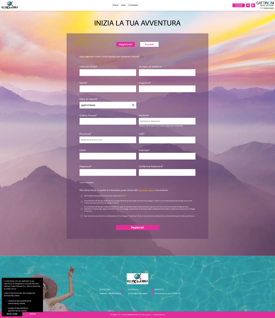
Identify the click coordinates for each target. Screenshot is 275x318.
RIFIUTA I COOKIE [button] (12, 314)
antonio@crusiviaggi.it (138, 293)
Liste (123, 5)
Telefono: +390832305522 (110, 293)
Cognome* (145, 83)
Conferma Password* (151, 166)
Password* (85, 166)
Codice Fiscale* (88, 115)
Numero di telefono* (150, 66)
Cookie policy (159, 315)
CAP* (141, 134)
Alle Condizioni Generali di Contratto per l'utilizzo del (102, 196)
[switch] (142, 56)
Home (115, 5)
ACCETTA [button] (33, 314)
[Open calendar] (133, 105)
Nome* (83, 83)
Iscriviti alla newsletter (238, 5)
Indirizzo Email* (88, 66)
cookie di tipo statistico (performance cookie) (18, 309)
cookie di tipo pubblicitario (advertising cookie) (19, 302)
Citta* (82, 150)
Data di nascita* (88, 99)
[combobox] (167, 121)
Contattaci (133, 5)
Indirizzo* (144, 150)
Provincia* (85, 134)
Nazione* (144, 115)
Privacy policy (145, 315)
